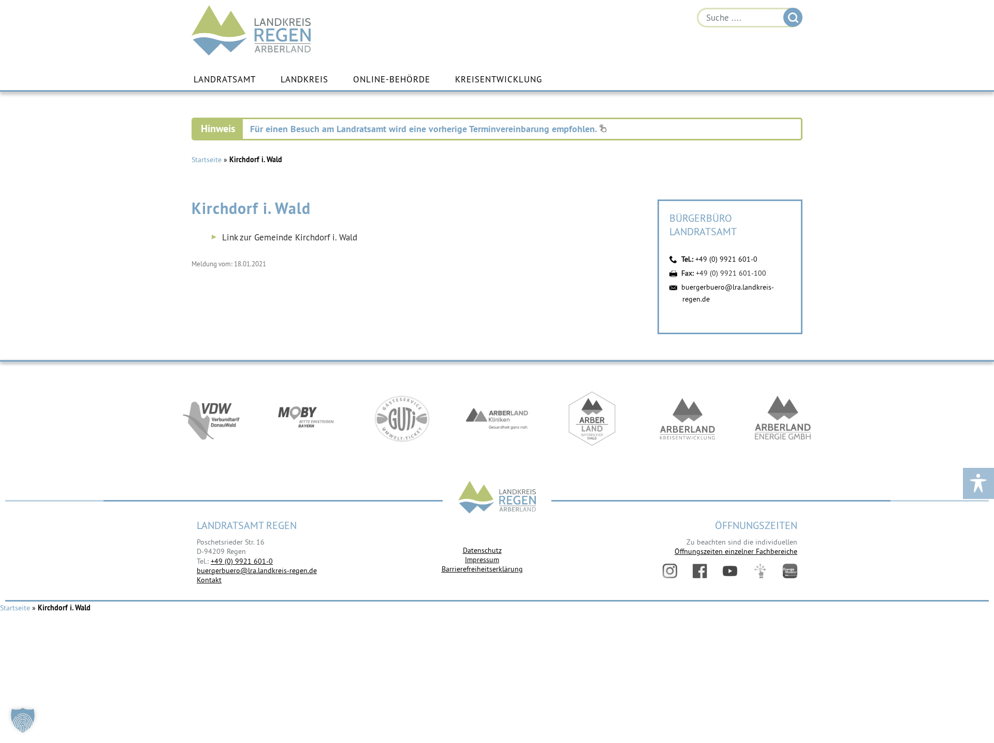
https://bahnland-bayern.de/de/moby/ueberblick (306, 419)
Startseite (207, 159)
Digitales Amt (760, 571)
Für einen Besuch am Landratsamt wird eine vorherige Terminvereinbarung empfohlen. (424, 129)
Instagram (670, 571)
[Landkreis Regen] (497, 498)
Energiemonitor (790, 571)
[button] (23, 720)
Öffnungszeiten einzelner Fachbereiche (736, 551)
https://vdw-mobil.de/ (211, 419)
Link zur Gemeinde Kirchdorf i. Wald (289, 237)
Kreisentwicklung (498, 79)
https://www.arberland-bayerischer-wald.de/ (592, 419)
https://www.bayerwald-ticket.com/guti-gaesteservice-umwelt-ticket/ (402, 419)
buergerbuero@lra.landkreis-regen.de (257, 570)
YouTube (730, 571)
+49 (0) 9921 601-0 (726, 259)
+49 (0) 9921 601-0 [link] (242, 561)
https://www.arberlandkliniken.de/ (497, 419)
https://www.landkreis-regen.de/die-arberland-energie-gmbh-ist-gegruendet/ (783, 419)
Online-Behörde (391, 79)
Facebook (700, 571)
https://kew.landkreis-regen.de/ (687, 419)
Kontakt (209, 579)
